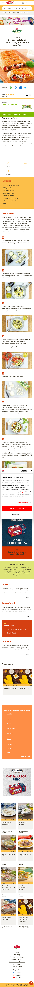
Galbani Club (15, 3)
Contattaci (17, 964)
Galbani (3, 12)
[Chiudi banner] (31, 470)
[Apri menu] (3, 3)
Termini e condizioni (17, 957)
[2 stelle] (9, 94)
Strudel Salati (11, 633)
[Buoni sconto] (23, 3)
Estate (9, 714)
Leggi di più (28, 597)
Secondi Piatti (11, 744)
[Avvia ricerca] (28, 8)
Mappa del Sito (17, 959)
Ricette (7, 12)
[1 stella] (6, 94)
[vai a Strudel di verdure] (11, 676)
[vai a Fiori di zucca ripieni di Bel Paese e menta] (25, 874)
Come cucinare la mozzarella (16, 629)
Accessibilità (17, 967)
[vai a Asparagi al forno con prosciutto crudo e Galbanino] (8, 874)
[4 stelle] (13, 94)
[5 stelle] (15, 94)
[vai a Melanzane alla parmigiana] (8, 906)
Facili (8, 719)
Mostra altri (25, 756)
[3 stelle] (11, 94)
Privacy (17, 955)
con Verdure (11, 728)
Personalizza (16, 514)
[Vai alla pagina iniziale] (17, 947)
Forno (9, 739)
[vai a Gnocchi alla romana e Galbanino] (8, 842)
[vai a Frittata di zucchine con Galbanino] (25, 842)
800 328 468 (24, 986)
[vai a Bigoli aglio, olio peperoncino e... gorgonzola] (25, 906)
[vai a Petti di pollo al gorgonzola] (8, 811)
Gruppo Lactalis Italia (17, 962)
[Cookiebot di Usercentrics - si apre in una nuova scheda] (20, 471)
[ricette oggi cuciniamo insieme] (17, 21)
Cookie (17, 952)
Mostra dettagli (23, 502)
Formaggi (10, 733)
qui (23, 492)
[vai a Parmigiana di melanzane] (25, 811)
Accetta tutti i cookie (17, 508)
